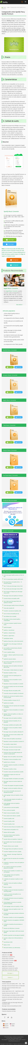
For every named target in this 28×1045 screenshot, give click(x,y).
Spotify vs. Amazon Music (9, 633)
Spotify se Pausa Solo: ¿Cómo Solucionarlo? (13, 641)
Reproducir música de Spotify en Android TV (14, 741)
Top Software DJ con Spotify (10, 616)
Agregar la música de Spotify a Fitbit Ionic (13, 788)
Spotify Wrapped (7, 627)
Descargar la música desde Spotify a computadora (12, 620)
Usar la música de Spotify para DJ (11, 613)
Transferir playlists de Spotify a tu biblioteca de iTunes (14, 765)
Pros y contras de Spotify (9, 810)
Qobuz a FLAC (7, 944)
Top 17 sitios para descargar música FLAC (13, 586)
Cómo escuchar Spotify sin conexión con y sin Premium (13, 871)
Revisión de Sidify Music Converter (12, 928)
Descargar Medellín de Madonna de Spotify (14, 778)
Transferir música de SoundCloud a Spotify (13, 771)
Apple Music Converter (12, 291)
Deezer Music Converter (7, 962)
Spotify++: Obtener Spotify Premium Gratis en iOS (13, 655)
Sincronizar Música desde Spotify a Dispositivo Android (12, 835)
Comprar (15, 1037)
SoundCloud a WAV (8, 942)
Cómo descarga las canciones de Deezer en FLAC (13, 995)
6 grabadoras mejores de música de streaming (12, 775)
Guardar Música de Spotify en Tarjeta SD (13, 839)
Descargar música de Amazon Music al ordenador (13, 985)
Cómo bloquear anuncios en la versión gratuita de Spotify (12, 903)
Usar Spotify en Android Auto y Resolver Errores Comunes (13, 648)
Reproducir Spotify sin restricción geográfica (14, 917)
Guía (8, 7)
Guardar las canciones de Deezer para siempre (13, 997)
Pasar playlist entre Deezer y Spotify (12, 815)
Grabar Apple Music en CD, (8, 991)
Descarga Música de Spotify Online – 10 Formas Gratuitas (13, 582)
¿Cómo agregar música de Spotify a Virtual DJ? (13, 795)
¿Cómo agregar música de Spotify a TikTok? (13, 906)
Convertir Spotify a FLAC (9, 824)
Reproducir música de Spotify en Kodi (12, 759)
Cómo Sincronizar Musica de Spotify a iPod (13, 826)
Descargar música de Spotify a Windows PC (13, 731)
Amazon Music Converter (7, 958)
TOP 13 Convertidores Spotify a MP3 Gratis (13, 579)
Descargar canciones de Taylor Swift (12, 749)
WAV (23, 983)
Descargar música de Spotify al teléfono (13, 718)
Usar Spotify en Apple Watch (10, 744)
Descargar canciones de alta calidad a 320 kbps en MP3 (13, 735)
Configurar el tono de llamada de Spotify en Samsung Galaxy (14, 890)
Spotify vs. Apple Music (9, 635)
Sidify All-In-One (5, 954)
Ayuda (18, 1037)
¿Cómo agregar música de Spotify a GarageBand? (12, 804)
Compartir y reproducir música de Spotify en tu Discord (14, 863)
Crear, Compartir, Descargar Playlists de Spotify (13, 855)
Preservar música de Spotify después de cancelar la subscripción (13, 753)
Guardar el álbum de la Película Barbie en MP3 (13, 938)
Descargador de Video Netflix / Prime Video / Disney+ (14, 1039)
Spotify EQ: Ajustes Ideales (10, 659)
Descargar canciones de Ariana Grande (13, 747)
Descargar (9, 1037)
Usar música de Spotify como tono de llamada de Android (12, 791)
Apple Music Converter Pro (8, 966)
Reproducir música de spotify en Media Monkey (13, 728)
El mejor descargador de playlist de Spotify (13, 785)
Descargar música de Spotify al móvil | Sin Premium (13, 909)
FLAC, (20, 983)
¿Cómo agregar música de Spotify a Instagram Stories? (12, 875)
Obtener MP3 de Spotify (9, 832)
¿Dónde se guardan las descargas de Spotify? (14, 935)
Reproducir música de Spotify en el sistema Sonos (14, 710)
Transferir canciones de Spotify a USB (12, 610)
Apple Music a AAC (19, 991)
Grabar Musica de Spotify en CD (11, 829)
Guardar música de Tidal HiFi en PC (10, 993)
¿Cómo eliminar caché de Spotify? (11, 807)
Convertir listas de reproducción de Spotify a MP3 (14, 859)
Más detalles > (19, 304)
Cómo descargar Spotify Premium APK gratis (14, 605)
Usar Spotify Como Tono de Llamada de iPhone (13, 842)
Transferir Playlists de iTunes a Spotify (12, 851)
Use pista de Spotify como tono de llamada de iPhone (13, 687)
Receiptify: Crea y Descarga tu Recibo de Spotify (13, 644)
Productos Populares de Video (9, 1011)
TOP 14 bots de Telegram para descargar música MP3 (13, 592)
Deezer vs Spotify (8, 887)
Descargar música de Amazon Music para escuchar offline (11, 988)
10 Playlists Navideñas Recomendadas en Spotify (13, 925)
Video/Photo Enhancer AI (14, 1041)
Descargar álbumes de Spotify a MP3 (12, 690)
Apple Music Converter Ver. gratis (9, 970)
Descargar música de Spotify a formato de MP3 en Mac (13, 666)
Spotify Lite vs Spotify (8, 703)
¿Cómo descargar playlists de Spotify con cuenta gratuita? (13, 800)
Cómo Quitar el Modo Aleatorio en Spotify (13, 670)
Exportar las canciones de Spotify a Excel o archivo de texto (13, 696)
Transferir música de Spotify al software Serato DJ (13, 883)
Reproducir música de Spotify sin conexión (13, 683)
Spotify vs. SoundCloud (9, 630)
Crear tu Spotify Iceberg (9, 652)
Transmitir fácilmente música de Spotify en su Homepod (13, 899)
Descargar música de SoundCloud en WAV (11, 1006)
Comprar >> (10, 977)
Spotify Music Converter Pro (8, 956)
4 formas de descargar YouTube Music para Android (12, 1000)
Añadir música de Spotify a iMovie (11, 813)
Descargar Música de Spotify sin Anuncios (13, 848)
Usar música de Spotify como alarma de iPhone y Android (13, 662)
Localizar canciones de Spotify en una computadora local (12, 894)
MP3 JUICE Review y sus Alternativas (12, 947)
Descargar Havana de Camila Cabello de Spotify (13, 782)
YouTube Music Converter (8, 960)
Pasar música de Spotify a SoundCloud (12, 738)
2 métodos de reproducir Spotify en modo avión (13, 879)
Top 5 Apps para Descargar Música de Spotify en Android (12, 602)
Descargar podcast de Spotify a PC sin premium (12, 721)
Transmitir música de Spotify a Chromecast (13, 693)
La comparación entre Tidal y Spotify (13, 344)
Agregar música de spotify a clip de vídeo (13, 756)
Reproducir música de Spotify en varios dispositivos (13, 680)
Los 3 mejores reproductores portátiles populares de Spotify (12, 867)
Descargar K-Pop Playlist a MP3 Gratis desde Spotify (14, 931)
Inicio (4, 7)
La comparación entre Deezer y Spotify (14, 318)
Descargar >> (10, 973)
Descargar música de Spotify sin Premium (13, 595)
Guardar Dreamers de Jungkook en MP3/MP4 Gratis (14, 920)
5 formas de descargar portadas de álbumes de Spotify (14, 914)
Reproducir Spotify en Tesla (10, 672)
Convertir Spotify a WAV (9, 821)
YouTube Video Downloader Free (13, 1038)
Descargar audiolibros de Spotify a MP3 (13, 725)
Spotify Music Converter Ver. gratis (10, 968)
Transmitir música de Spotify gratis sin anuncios (12, 676)
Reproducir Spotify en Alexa (10, 769)
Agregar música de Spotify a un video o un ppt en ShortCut (13, 714)
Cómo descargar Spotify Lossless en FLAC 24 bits (14, 575)
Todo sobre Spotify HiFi (9, 608)
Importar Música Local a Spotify (11, 846)
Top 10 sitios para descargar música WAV (13, 588)
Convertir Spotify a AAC (9, 818)
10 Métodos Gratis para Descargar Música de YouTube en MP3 (12, 1003)
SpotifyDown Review (8, 638)
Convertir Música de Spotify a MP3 (11, 598)
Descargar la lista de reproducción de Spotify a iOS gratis (14, 706)
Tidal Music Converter (7, 964)
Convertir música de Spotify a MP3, (10, 983)
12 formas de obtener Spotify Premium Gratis (12, 624)
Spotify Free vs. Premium (9, 762)
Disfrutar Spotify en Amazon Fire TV (12, 700)
